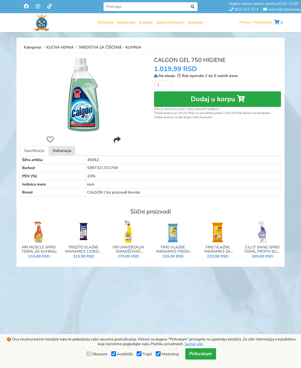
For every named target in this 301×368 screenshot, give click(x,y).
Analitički (125, 354)
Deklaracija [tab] (62, 150)
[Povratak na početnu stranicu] (41, 22)
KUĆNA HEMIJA (60, 47)
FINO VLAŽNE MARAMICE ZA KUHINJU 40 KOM (217, 249)
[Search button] (193, 6)
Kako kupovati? (170, 22)
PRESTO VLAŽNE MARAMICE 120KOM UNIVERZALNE (83, 249)
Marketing (170, 354)
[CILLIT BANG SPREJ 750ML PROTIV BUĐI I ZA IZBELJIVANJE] (262, 231)
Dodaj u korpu (214, 99)
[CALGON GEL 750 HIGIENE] (83, 94)
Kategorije (32, 47)
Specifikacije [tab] (34, 150)
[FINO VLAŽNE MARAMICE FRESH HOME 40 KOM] (173, 231)
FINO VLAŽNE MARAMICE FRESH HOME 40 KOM (173, 249)
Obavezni (99, 354)
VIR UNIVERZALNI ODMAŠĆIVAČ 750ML (128, 249)
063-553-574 (245, 9)
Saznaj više (194, 344)
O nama (146, 22)
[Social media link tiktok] (49, 6)
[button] (278, 22)
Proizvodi (126, 22)
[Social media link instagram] (38, 6)
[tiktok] (49, 6)
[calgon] (83, 94)
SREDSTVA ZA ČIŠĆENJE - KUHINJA (110, 47)
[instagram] (38, 6)
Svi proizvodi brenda (123, 192)
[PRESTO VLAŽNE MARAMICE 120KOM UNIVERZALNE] (83, 231)
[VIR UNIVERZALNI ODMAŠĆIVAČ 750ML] (128, 231)
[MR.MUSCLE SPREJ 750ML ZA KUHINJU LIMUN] (39, 231)
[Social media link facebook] (26, 6)
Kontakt (196, 22)
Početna (105, 22)
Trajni (147, 354)
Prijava (244, 22)
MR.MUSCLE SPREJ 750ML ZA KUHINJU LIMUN (38, 249)
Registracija (263, 22)
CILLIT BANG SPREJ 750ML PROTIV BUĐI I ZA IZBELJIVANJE (262, 249)
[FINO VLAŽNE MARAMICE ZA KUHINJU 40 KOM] (217, 231)
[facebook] (27, 6)
